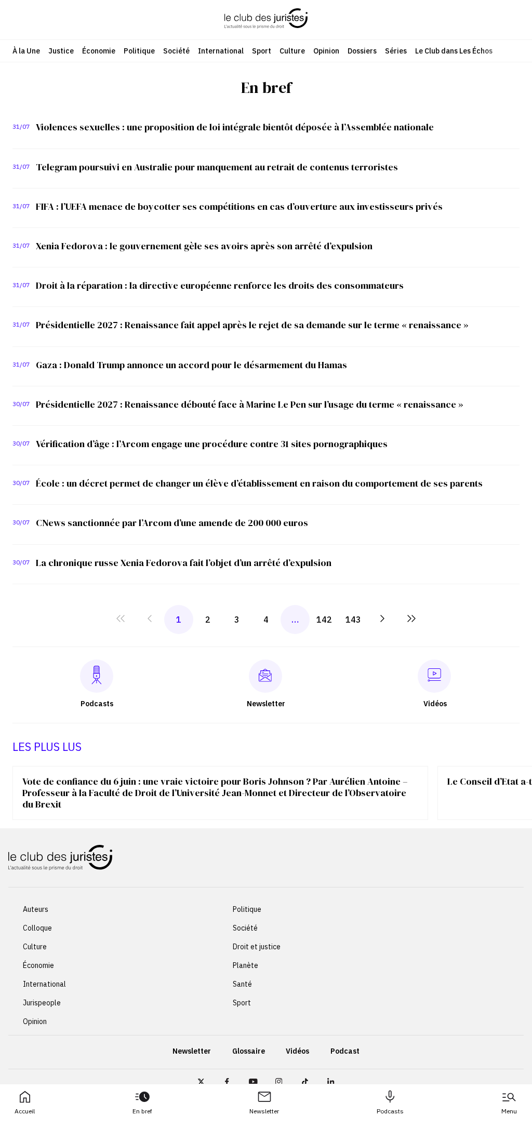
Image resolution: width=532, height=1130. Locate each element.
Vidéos (297, 1051)
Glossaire (248, 1051)
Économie (98, 51)
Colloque (37, 928)
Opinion (326, 51)
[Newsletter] (265, 676)
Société (176, 51)
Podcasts (390, 1111)
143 (353, 619)
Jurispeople (42, 1002)
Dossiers (362, 51)
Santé (242, 984)
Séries (396, 51)
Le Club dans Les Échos (454, 51)
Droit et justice (257, 946)
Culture (292, 51)
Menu (509, 1111)
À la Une (26, 51)
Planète (245, 965)
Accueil (25, 1111)
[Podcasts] (96, 676)
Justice (61, 51)
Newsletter (264, 1111)
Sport (261, 51)
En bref (142, 1111)
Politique (139, 51)
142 (324, 619)
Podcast (345, 1051)
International (221, 51)
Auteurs (35, 909)
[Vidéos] (434, 675)
